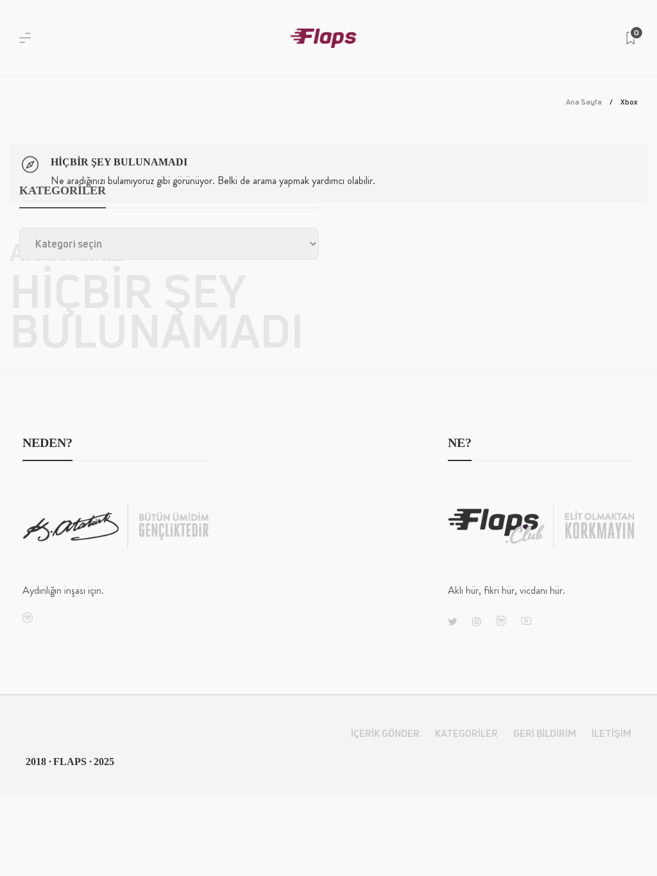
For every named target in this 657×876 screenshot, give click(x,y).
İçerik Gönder (385, 733)
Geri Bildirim (544, 733)
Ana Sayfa (584, 101)
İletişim (611, 733)
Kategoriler (466, 733)
